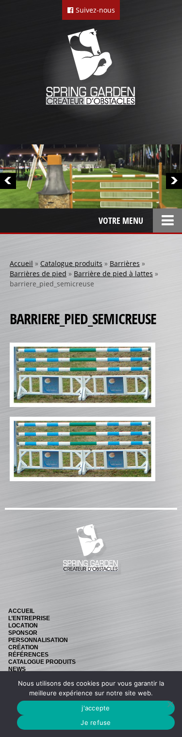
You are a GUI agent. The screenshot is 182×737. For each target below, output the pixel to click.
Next (174, 181)
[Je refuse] (170, 704)
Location (23, 625)
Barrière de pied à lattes (113, 273)
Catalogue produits (71, 263)
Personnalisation (38, 640)
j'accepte (96, 708)
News (17, 669)
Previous (8, 181)
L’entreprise (29, 618)
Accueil (21, 263)
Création (23, 647)
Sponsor (22, 632)
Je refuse (96, 722)
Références (28, 654)
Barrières (125, 263)
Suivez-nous (94, 10)
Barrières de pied (38, 273)
